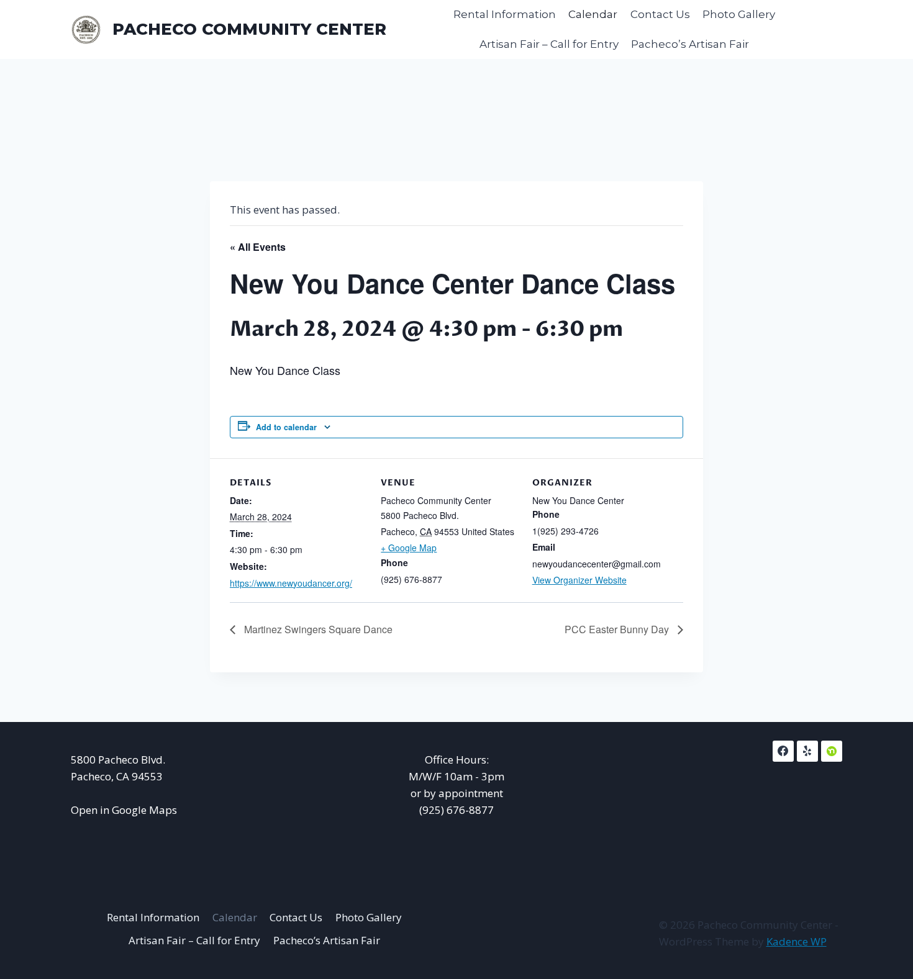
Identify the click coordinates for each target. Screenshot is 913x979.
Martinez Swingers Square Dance (317, 629)
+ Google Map (409, 547)
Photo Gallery (738, 14)
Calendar (592, 14)
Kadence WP (796, 941)
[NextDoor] (831, 751)
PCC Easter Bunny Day (618, 629)
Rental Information (504, 14)
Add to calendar (286, 427)
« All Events (258, 247)
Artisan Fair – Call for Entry (549, 44)
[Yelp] (807, 751)
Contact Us (660, 14)
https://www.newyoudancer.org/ (291, 583)
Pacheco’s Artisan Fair (690, 44)
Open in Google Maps (124, 810)
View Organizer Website (579, 580)
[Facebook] (783, 751)
